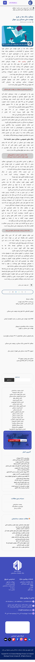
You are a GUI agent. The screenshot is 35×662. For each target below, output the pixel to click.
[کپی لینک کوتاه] (10, 292)
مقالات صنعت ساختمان (20, 519)
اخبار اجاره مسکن (17, 404)
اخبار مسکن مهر (17, 398)
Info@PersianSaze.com (25, 610)
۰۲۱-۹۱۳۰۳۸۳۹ (28, 601)
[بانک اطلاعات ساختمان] (33, 8)
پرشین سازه (22, 61)
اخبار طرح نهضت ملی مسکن (17, 394)
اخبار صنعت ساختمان (18, 390)
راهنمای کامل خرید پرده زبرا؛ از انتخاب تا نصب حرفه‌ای (22, 527)
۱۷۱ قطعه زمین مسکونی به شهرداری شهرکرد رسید (17, 476)
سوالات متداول (10, 582)
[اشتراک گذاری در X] (22, 292)
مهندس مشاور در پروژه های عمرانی (20, 533)
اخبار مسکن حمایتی (17, 423)
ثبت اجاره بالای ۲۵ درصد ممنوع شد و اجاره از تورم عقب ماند (21, 483)
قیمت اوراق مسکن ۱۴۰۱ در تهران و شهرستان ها (17, 543)
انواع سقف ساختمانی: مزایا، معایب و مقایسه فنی (17, 525)
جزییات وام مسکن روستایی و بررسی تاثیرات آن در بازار (22, 540)
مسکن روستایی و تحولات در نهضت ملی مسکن (17, 89)
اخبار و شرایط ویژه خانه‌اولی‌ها (17, 429)
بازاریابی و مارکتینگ (17, 506)
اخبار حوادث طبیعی (17, 418)
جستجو (17, 377)
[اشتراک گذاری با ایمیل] (13, 292)
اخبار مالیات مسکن (17, 416)
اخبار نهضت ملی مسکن (22, 8)
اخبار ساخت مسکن (17, 414)
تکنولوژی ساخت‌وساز (17, 427)
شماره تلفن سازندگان (27, 584)
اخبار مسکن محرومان (17, 421)
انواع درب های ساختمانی (23, 545)
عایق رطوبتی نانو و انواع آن (22, 535)
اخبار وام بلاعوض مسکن (17, 412)
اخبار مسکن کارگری (17, 425)
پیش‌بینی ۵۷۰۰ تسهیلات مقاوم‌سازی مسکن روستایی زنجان (21, 459)
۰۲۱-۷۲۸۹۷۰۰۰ (13, 3)
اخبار (30, 8)
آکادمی (31, 588)
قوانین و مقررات (10, 584)
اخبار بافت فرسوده (17, 392)
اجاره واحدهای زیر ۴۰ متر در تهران (21, 474)
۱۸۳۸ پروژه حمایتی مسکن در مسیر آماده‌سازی (18, 472)
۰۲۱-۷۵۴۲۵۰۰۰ (18, 601)
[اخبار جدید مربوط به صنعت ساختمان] (30, 2)
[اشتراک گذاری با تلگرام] (16, 292)
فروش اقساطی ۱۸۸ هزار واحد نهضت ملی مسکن (17, 466)
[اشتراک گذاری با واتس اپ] (19, 292)
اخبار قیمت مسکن (17, 408)
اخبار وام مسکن (17, 410)
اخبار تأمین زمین (17, 400)
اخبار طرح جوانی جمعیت (17, 419)
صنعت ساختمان (17, 504)
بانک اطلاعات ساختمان (26, 582)
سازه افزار (30, 590)
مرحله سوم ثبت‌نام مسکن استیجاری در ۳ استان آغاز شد (22, 479)
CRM (31, 586)
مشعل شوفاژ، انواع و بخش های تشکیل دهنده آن (17, 531)
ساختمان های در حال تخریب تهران (20, 547)
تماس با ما (12, 590)
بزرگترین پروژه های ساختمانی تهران (20, 537)
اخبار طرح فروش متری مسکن (17, 396)
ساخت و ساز (17, 508)
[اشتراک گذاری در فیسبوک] (25, 292)
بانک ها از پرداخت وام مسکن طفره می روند (18, 230)
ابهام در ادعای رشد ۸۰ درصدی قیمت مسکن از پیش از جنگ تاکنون (20, 487)
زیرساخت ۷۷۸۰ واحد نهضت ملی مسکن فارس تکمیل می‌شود (21, 462)
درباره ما (12, 588)
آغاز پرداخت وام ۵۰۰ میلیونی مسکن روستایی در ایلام (22, 469)
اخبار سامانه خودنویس (17, 402)
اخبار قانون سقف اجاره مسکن (17, 406)
